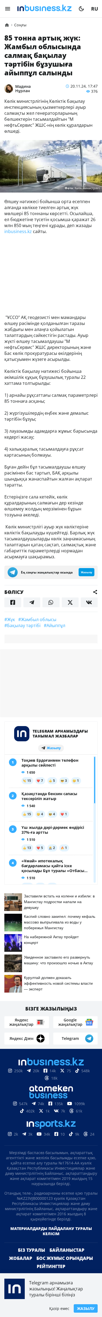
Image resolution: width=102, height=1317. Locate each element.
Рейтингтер (51, 1266)
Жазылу (85, 1308)
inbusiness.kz (18, 231)
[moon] (81, 8)
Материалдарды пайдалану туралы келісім (51, 1231)
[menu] (7, 8)
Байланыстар (67, 1250)
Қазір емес (59, 1308)
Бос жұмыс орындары (64, 1258)
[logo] (44, 8)
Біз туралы (31, 1250)
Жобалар (20, 1258)
